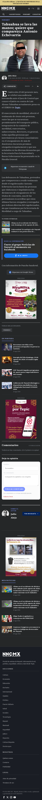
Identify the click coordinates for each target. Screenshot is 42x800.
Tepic (17, 107)
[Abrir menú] (38, 9)
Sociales (5, 713)
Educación (6, 683)
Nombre (6, 464)
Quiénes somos (8, 758)
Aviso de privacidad (9, 779)
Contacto (6, 762)
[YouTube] (14, 797)
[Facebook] (4, 797)
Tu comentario (8, 473)
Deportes (6, 738)
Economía (6, 679)
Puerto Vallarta (8, 704)
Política (5, 700)
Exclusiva (6, 688)
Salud (5, 709)
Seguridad (6, 730)
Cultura (5, 675)
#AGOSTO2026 (15, 14)
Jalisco (5, 734)
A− (33, 86)
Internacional (7, 692)
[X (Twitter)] (7, 797)
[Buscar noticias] (4, 14)
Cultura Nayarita (8, 742)
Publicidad (6, 767)
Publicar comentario (14, 489)
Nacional (6, 725)
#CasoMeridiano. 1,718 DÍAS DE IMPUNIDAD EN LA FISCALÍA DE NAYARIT (21, 3)
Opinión (5, 696)
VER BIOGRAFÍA (30, 514)
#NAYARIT (26, 14)
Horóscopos (7, 746)
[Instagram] (11, 797)
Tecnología (7, 717)
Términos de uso (8, 783)
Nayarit (6, 20)
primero (6, 330)
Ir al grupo (23, 255)
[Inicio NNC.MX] (8, 8)
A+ (38, 86)
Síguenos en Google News (22, 272)
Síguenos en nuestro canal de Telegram (22, 168)
